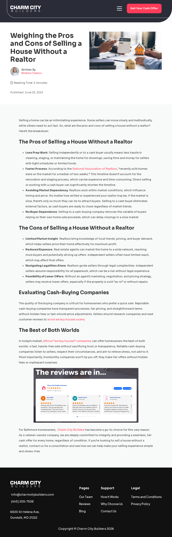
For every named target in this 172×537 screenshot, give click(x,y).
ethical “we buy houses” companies (67, 341)
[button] (119, 8)
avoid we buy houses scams (66, 319)
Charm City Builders (70, 430)
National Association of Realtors (94, 169)
